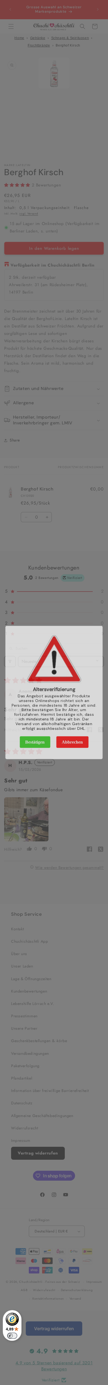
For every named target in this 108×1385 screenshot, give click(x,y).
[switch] (12, 1336)
